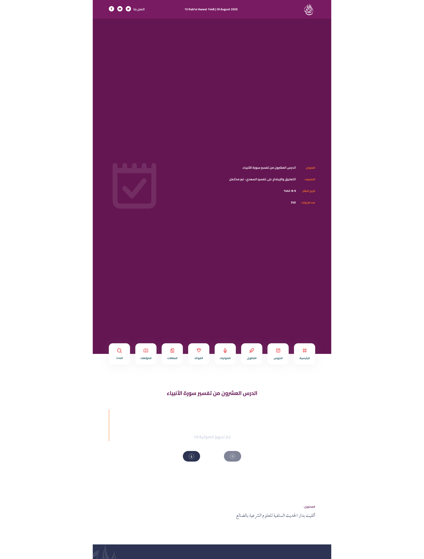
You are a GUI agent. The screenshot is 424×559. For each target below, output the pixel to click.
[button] (232, 456)
